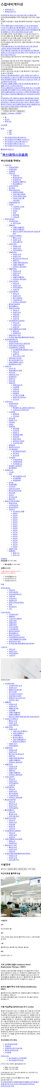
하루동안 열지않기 (9, 111)
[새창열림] (20, 86)
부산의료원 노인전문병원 (18, 1058)
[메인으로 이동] (2, 584)
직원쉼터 (11, 113)
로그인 (7, 119)
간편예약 (18, 113)
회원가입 (8, 121)
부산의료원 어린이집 (16, 1060)
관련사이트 (5, 1056)
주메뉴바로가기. (10, 11)
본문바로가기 (9, 9)
